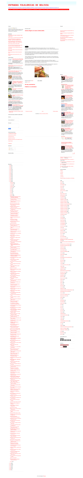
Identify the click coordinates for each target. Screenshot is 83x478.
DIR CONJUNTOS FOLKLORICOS (54, 9)
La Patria (61, 172)
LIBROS (61, 266)
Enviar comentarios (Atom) (44, 113)
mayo (11, 191)
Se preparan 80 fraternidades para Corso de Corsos (15, 366)
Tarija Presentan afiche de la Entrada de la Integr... (14, 355)
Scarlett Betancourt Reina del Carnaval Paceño (14, 336)
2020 (10, 173)
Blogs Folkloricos (62, 193)
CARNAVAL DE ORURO (15, 9)
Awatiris (61, 187)
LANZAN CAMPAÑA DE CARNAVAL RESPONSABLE (15, 338)
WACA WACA (62, 332)
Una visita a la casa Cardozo (16, 75)
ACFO (61, 181)
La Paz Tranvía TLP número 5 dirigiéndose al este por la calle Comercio (69, 130)
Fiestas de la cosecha (13, 267)
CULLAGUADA (62, 229)
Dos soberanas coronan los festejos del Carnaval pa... (15, 307)
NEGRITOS (62, 276)
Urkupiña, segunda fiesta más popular (14, 100)
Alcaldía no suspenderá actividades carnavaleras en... (15, 272)
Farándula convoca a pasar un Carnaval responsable (14, 240)
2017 (10, 177)
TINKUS (61, 316)
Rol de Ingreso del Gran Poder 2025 (13, 43)
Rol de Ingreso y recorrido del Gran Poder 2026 (15, 37)
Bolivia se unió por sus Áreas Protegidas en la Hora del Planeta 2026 (69, 97)
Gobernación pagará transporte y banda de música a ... (15, 247)
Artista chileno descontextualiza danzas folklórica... (15, 205)
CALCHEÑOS (62, 196)
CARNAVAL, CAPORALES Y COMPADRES (14, 322)
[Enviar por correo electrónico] (37, 80)
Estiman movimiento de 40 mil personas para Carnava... (14, 327)
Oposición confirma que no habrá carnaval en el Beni (15, 314)
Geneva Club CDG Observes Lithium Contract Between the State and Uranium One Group (69, 105)
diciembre (11, 182)
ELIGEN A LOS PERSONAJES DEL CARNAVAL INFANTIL (15, 255)
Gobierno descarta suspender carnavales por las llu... (14, 427)
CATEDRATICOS (62, 214)
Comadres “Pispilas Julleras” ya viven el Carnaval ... (15, 383)
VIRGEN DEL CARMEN (63, 329)
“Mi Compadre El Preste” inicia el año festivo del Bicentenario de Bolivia (69, 114)
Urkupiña (61, 322)
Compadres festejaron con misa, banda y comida (15, 312)
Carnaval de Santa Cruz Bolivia (66, 142)
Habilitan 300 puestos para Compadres (14, 345)
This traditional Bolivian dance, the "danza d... (67, 159)
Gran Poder (63, 136)
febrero (11, 195)
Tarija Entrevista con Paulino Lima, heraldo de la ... (15, 282)
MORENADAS (62, 273)
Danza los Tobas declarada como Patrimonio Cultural (15, 330)
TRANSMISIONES (22, 9)
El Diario (61, 170)
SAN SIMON (62, 301)
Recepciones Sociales (63, 295)
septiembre (12, 186)
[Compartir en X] (39, 80)
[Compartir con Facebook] (40, 80)
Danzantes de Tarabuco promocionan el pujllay (14, 219)
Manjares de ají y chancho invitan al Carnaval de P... (15, 409)
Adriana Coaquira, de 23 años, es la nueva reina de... (15, 318)
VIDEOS (47, 9)
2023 (10, 169)
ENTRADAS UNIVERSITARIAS (65, 245)
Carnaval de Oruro (11, 136)
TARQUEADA (62, 313)
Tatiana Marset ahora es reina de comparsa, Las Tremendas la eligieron (67, 35)
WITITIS (61, 334)
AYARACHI (62, 189)
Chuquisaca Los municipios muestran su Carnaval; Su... (14, 368)
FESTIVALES (62, 248)
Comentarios (11, 149)
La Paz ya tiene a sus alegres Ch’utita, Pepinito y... (14, 260)
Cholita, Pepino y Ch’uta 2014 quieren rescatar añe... (14, 353)
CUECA (61, 227)
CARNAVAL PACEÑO (63, 211)
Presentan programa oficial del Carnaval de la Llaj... (14, 459)
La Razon (61, 175)
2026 (10, 165)
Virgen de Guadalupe (63, 328)
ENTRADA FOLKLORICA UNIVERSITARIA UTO (67, 241)
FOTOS (44, 9)
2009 (10, 468)
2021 (10, 172)
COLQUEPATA (62, 224)
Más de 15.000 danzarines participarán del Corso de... (14, 253)
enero (11, 461)
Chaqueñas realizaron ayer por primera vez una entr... (14, 207)
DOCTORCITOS (62, 232)
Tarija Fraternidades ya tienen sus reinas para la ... (15, 286)
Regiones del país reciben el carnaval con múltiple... (14, 301)
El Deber (61, 173)
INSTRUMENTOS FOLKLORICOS (65, 257)
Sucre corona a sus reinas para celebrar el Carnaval (15, 284)
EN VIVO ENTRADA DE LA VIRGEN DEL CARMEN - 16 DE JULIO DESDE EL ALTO (14, 39)
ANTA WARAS (62, 184)
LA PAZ (61, 263)
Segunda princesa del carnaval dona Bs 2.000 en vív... (14, 225)
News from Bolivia (64, 103)
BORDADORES (62, 195)
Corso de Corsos (62, 226)
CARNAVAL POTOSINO (63, 212)
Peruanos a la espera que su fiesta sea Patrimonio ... (15, 450)
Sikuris (61, 307)
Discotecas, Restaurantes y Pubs (66, 145)
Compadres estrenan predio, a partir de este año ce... (15, 320)
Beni (61, 192)
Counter (61, 347)
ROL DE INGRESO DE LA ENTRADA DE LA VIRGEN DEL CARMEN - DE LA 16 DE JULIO (15, 42)
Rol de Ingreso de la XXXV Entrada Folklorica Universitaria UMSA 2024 (17, 59)
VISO (61, 331)
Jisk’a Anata (62, 260)
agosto (11, 187)
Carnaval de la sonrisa (13, 407)
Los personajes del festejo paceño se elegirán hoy (15, 425)
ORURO (61, 279)
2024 (10, 168)
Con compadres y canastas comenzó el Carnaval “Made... (15, 303)
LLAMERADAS (62, 267)
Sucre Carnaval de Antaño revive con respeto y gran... (15, 249)
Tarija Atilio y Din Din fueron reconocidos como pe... (14, 211)
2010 (10, 467)
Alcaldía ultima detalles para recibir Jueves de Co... (15, 454)
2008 (10, 469)
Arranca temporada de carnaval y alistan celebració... (15, 436)
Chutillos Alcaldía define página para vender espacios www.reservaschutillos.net (15, 71)
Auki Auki (61, 186)
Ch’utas (61, 215)
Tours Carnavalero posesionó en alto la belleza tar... (15, 276)
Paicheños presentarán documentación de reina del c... (15, 416)
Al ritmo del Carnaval (13, 223)
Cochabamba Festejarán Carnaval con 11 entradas (15, 445)
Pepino (61, 282)
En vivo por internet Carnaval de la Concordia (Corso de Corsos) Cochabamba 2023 (15, 45)
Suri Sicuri (61, 310)
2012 (10, 464)
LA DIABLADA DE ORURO (12, 133)
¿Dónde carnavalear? (13, 457)
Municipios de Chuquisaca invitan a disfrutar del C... (15, 379)
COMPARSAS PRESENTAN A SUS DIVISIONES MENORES (15, 197)
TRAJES (61, 319)
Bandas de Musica (63, 190)
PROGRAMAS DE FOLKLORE (65, 291)
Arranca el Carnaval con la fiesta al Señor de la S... (15, 299)
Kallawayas (62, 261)
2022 (10, 170)
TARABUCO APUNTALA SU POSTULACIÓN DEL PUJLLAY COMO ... (15, 244)
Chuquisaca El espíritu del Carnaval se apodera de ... (15, 209)
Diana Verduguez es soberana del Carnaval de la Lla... (15, 393)
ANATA (61, 183)
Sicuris (61, 306)
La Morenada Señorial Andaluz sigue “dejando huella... (14, 381)
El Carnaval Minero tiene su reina (15, 412)
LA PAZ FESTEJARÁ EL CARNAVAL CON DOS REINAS (15, 310)
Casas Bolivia (63, 119)
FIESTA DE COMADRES (64, 251)
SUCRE (61, 309)
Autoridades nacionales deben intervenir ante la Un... (14, 316)
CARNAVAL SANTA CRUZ (29, 9)
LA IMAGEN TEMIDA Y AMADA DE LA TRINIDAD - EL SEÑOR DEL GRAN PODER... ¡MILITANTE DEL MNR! (17, 82)
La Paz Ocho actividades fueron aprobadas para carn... (15, 452)
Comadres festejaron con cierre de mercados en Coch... (15, 199)
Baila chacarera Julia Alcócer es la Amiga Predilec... (15, 341)
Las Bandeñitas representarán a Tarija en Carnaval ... (15, 274)
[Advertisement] (37, 18)
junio (11, 190)
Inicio (42, 111)
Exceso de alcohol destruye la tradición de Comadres (14, 213)
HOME (10, 9)
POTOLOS (62, 285)
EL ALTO (61, 233)
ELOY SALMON (62, 236)
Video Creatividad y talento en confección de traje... (14, 324)
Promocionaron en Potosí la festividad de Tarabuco (14, 215)
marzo (11, 194)
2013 (10, 463)
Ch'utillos (61, 217)
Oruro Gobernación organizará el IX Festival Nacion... (15, 398)
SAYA (61, 304)
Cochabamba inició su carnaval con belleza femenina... (15, 374)
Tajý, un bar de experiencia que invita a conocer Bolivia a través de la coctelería (69, 147)
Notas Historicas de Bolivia (65, 128)
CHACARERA (62, 218)
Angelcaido (10, 143)
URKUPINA (40, 9)
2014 (10, 181)
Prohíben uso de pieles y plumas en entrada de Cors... (15, 231)
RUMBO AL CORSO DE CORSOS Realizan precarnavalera (15, 389)
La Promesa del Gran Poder (64, 264)
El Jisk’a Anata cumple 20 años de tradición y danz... (15, 201)
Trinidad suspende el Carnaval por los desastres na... (15, 251)
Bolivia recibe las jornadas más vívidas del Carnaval (14, 229)
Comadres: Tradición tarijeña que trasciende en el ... (15, 370)
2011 (10, 465)
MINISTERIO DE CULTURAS (64, 270)
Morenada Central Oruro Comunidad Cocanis (15, 139)
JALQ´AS (61, 258)
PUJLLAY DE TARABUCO (64, 294)
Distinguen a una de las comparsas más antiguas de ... (15, 280)
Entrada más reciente (29, 111)
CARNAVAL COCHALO (63, 205)
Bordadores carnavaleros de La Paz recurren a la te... (15, 396)
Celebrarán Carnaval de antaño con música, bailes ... (15, 288)
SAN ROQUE (62, 300)
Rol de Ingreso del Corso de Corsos (64, 9)
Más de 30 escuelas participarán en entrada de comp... (15, 334)
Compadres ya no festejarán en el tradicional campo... (15, 441)
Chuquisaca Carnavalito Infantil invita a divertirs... (14, 362)
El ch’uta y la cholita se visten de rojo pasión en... (15, 433)
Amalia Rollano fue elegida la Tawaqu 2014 (14, 405)
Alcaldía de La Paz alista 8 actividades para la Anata (14, 443)
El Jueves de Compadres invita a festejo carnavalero (15, 332)
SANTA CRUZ (62, 303)
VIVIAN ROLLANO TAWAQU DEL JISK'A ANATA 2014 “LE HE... (15, 377)
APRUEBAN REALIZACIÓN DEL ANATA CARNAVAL (15, 429)
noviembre (12, 183)
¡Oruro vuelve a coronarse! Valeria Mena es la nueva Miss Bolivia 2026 (69, 77)
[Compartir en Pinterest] (41, 80)
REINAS (61, 297)
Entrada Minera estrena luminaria (15, 439)
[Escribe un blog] (38, 80)
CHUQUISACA (62, 221)
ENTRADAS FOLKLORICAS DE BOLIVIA (28, 5)
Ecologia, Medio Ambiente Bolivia (66, 95)
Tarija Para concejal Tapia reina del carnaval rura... (15, 438)
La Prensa (61, 176)
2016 (10, 178)
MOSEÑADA (62, 275)
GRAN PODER (35, 9)
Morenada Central (63, 272)
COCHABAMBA (62, 223)
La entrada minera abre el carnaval (15, 401)
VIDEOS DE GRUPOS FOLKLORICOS (66, 326)
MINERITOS (62, 269)
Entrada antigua (55, 111)
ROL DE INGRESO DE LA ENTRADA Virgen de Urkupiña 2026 (17, 105)
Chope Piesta (62, 220)
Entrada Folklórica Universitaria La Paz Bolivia (67, 178)
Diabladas (61, 230)
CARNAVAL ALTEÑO (63, 199)
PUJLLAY (61, 292)
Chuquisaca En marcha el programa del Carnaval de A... (15, 419)
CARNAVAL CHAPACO (63, 202)
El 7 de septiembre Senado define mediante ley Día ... (15, 293)
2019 (10, 174)
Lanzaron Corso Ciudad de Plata (15, 328)
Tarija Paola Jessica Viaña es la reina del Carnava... (15, 221)
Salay (61, 298)
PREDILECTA (62, 288)
